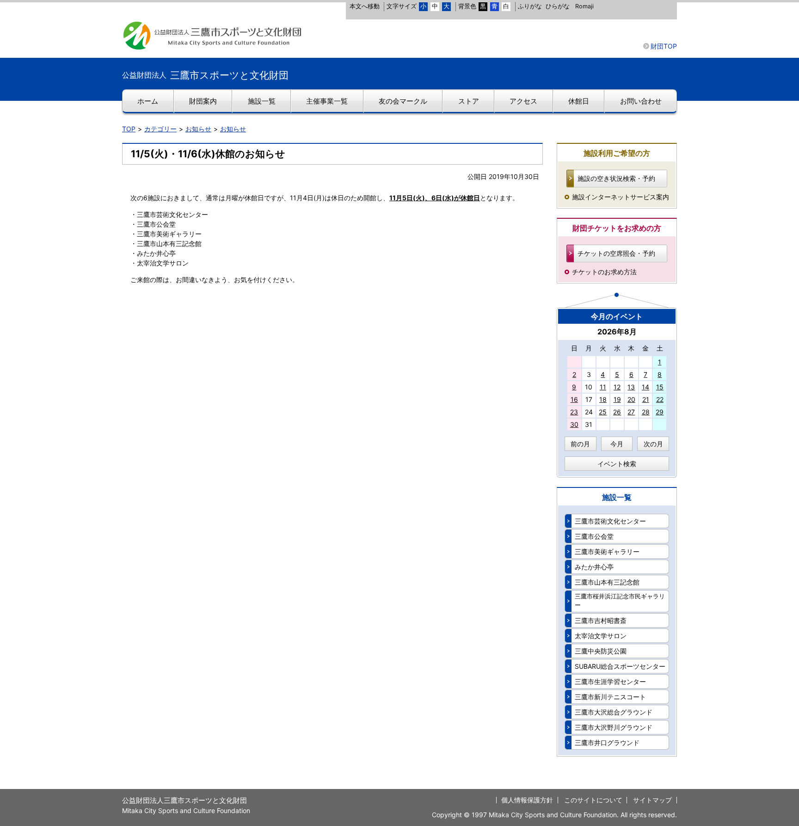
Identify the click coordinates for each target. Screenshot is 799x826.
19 (617, 399)
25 (603, 412)
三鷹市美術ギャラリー (607, 551)
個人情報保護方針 (527, 800)
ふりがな (530, 6)
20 (631, 399)
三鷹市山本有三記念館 (607, 582)
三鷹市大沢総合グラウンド (613, 712)
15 (660, 387)
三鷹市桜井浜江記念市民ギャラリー (620, 601)
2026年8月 (617, 331)
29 (660, 412)
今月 (616, 444)
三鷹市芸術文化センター (610, 521)
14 (645, 387)
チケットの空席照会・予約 (616, 253)
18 (603, 399)
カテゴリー (160, 129)
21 (645, 399)
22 (660, 399)
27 (631, 412)
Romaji (584, 6)
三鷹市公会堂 (594, 536)
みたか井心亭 (594, 567)
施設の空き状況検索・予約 (616, 178)
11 (603, 387)
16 (574, 399)
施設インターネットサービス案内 (620, 197)
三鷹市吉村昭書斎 (601, 620)
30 (574, 424)
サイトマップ (652, 800)
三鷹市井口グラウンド (607, 742)
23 (574, 412)
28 (646, 412)
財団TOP (664, 46)
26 (617, 412)
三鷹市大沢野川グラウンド (613, 727)
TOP (128, 129)
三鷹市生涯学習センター (610, 681)
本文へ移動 (365, 6)
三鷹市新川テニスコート (610, 697)
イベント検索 (616, 464)
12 (617, 387)
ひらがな (558, 6)
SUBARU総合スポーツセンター (620, 666)
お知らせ (198, 129)
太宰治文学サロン (601, 636)
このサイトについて (593, 800)
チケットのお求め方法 (604, 272)
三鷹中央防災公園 (601, 651)
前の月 (580, 444)
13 (631, 387)
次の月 (653, 444)
